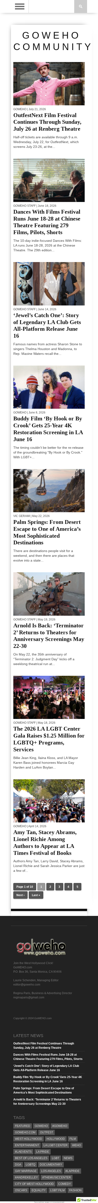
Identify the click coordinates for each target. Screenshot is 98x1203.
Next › (20, 895)
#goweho (59, 1126)
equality (39, 1190)
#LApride (72, 1171)
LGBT (55, 1158)
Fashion (75, 1190)
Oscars (21, 1190)
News (68, 1158)
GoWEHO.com (25, 1132)
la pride (42, 1151)
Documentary (51, 1164)
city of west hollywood (34, 1184)
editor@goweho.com (26, 984)
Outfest (46, 1132)
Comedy (64, 1184)
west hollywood (28, 1139)
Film (72, 1139)
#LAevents (23, 1151)
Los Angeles (51, 1171)
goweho (41, 1126)
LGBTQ (30, 1164)
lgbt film (57, 1190)
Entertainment (27, 1145)
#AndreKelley (26, 1177)
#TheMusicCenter (56, 1177)
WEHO (76, 1145)
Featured (22, 1126)
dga (18, 1164)
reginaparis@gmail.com (28, 997)
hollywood (56, 1139)
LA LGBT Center (56, 1145)
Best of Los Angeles (31, 1158)
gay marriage (26, 1171)
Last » (36, 895)
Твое (36, 1202)
